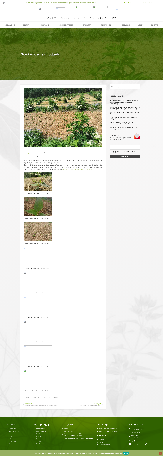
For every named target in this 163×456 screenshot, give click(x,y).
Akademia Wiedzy (66, 25)
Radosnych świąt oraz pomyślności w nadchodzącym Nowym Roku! (121, 123)
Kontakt (154, 25)
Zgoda (126, 453)
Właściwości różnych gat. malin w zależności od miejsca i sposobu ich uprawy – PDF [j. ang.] (125, 108)
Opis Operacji (44, 25)
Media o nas (125, 25)
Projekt (26, 25)
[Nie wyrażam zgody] (160, 453)
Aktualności (10, 25)
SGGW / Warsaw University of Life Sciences (78, 169)
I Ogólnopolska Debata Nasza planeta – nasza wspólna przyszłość (124, 128)
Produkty (87, 25)
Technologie (106, 25)
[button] (159, 2)
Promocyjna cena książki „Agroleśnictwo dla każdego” (124, 118)
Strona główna (28, 153)
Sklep (140, 25)
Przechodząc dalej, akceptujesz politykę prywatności (123, 152)
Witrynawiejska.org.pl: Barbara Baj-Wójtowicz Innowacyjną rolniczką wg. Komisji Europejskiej (124, 102)
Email (111, 144)
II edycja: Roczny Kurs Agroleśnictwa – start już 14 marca (125, 113)
